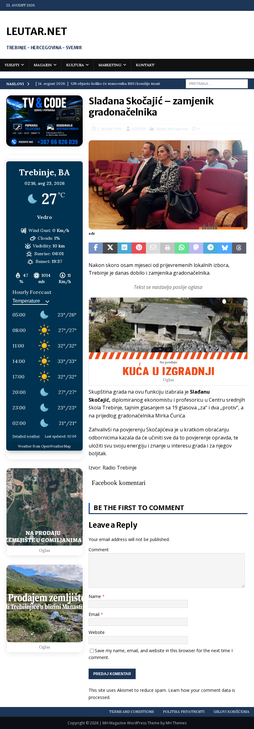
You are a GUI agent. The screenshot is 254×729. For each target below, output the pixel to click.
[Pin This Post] (139, 248)
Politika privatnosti (183, 711)
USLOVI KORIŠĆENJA (231, 711)
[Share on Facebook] (96, 248)
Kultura (75, 65)
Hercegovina (177, 129)
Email (95, 614)
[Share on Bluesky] (225, 248)
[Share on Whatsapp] (182, 248)
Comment (99, 549)
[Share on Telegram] (210, 248)
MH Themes (176, 723)
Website (97, 632)
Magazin (43, 65)
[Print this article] (167, 248)
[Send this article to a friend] (153, 248)
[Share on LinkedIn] (124, 248)
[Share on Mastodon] (196, 248)
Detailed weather (26, 436)
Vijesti (12, 65)
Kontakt (145, 65)
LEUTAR (138, 129)
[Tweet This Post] (110, 248)
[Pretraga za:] (217, 83)
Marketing (110, 65)
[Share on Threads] (239, 248)
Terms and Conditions (131, 711)
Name (95, 596)
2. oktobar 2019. (109, 129)
